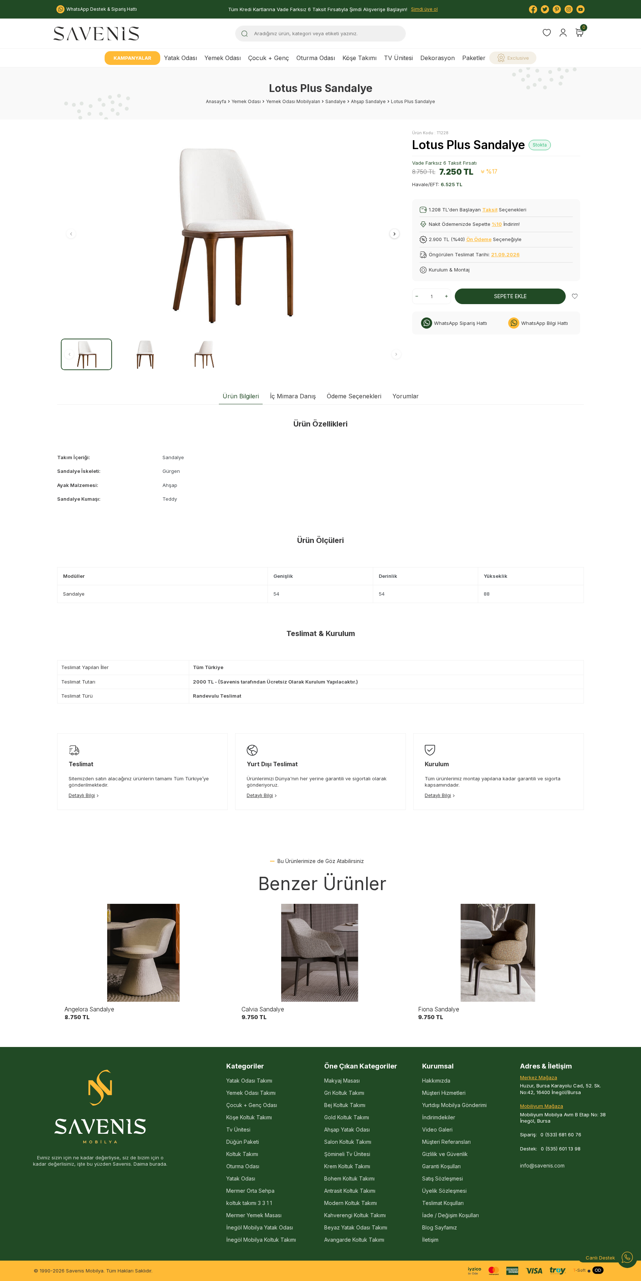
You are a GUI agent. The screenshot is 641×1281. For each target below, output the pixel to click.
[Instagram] (569, 9)
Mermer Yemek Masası (254, 1215)
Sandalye (335, 101)
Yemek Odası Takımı (251, 1093)
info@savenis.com (542, 1165)
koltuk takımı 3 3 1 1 (249, 1203)
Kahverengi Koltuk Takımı (355, 1215)
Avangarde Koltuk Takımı (354, 1239)
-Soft (579, 1270)
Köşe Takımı (359, 58)
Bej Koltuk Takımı (344, 1105)
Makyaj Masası (342, 1080)
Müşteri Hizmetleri (444, 1093)
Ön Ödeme (479, 239)
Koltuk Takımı (242, 1154)
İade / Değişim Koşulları (450, 1215)
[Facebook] (533, 9)
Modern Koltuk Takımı (350, 1203)
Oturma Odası (315, 58)
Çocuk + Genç (268, 58)
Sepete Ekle (510, 296)
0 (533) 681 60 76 (560, 1134)
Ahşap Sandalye (368, 101)
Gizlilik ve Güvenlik (445, 1154)
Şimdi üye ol (424, 9)
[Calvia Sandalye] (321, 952)
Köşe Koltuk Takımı (249, 1117)
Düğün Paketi (242, 1142)
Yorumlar (405, 396)
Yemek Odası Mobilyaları (293, 101)
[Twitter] (545, 9)
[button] (71, 233)
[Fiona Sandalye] (497, 952)
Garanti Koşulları (441, 1166)
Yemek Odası (222, 58)
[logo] (96, 33)
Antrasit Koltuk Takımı (349, 1191)
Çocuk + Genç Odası (251, 1105)
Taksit (489, 210)
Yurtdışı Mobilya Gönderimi (454, 1105)
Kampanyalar (132, 58)
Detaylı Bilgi (82, 795)
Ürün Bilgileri (241, 396)
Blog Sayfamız (439, 1227)
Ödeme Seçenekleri (354, 396)
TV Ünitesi (398, 58)
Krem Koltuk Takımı (347, 1166)
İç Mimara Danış (293, 396)
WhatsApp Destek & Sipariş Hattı (101, 9)
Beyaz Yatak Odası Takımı (355, 1227)
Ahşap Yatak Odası (347, 1129)
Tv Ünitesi (238, 1129)
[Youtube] (580, 9)
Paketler (474, 58)
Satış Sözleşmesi (442, 1178)
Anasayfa (216, 101)
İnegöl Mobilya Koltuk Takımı (261, 1239)
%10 (497, 224)
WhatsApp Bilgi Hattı (544, 323)
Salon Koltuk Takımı (347, 1142)
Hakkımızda (436, 1080)
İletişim (430, 1239)
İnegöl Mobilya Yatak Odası (259, 1227)
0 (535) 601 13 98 (561, 1149)
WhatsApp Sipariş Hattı (460, 323)
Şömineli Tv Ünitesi (347, 1154)
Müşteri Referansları (446, 1142)
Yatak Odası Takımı (249, 1080)
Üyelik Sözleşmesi (444, 1191)
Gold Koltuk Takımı (346, 1117)
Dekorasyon (437, 58)
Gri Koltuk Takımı (344, 1093)
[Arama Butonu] (244, 33)
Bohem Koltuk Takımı (349, 1178)
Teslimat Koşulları (443, 1203)
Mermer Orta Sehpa (250, 1191)
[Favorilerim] (546, 33)
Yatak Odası (180, 58)
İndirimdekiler (438, 1117)
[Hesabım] (563, 32)
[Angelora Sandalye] (144, 952)
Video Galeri (437, 1129)
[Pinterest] (557, 9)
